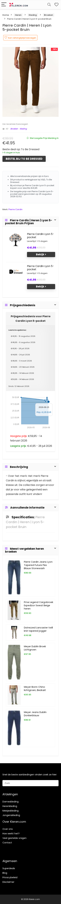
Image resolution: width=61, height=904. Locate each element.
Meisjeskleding (10, 810)
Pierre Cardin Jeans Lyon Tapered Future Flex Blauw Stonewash (38, 565)
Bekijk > (41, 254)
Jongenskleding (11, 815)
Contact (7, 842)
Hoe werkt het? (11, 833)
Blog (4, 873)
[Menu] (4, 4)
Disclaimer (8, 882)
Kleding (33, 15)
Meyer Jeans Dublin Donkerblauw (35, 714)
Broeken (48, 15)
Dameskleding (10, 801)
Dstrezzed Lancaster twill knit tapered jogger (38, 629)
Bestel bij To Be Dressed (24, 159)
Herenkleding (9, 806)
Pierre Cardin (15, 209)
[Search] (49, 4)
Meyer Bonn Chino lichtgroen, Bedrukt (35, 688)
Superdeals (8, 868)
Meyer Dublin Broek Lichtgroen (35, 648)
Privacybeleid (9, 877)
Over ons (7, 829)
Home (5, 15)
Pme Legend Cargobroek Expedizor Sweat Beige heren (38, 605)
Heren (18, 15)
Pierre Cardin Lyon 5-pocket (40, 235)
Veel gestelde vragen (14, 838)
